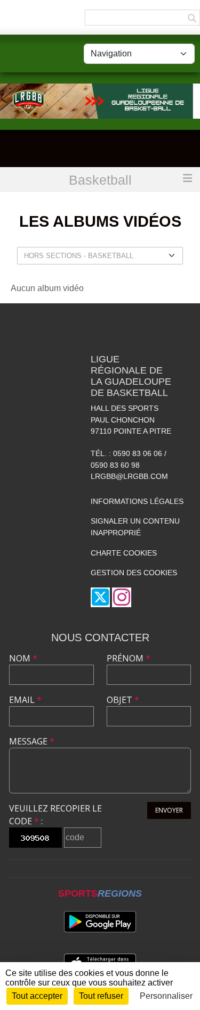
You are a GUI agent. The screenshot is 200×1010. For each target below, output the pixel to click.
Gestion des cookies (134, 572)
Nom (23, 658)
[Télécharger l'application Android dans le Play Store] (100, 921)
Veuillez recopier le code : (55, 814)
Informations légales (137, 501)
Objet (123, 700)
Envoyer (169, 810)
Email (25, 700)
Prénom (128, 658)
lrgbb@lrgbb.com (129, 476)
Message (31, 741)
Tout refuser (101, 995)
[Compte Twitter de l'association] (100, 597)
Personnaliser (166, 995)
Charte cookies (124, 553)
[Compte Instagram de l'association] (121, 597)
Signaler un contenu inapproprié (135, 527)
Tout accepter (37, 995)
